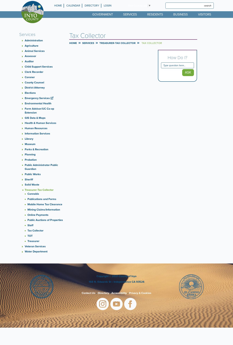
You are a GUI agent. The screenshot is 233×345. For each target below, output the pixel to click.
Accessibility (119, 293)
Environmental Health (38, 103)
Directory (92, 5)
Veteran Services (35, 246)
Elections (30, 93)
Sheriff (29, 179)
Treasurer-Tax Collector (39, 190)
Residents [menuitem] (155, 14)
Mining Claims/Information (43, 209)
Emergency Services (37, 98)
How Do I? (177, 57)
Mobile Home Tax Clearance (44, 204)
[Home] (33, 12)
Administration (34, 40)
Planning (30, 154)
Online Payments (37, 215)
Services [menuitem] (130, 14)
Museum (30, 144)
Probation (31, 160)
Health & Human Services (40, 123)
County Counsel (34, 82)
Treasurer (33, 241)
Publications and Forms (41, 199)
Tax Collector (35, 230)
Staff (30, 225)
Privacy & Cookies (140, 293)
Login (107, 5)
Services (88, 43)
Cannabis (33, 194)
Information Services (37, 133)
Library (29, 139)
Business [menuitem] (180, 14)
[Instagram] (103, 304)
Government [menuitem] (102, 14)
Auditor (29, 61)
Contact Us (88, 293)
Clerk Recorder (34, 72)
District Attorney (35, 87)
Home (58, 5)
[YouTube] (116, 304)
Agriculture (31, 45)
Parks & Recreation (36, 149)
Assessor (30, 56)
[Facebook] (130, 304)
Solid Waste (32, 184)
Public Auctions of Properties (45, 220)
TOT (30, 236)
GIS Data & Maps (35, 118)
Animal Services (35, 51)
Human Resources (36, 128)
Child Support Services (39, 66)
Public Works (33, 174)
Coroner (30, 77)
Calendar (73, 5)
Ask (188, 72)
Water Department (36, 251)
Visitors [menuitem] (204, 14)
